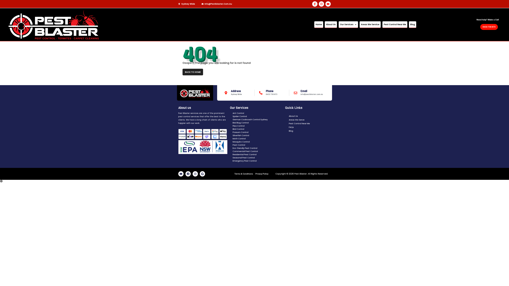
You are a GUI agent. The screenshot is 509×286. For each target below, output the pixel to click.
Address (236, 91)
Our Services (346, 24)
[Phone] (260, 93)
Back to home (193, 72)
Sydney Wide (236, 94)
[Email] (295, 93)
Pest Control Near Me (395, 24)
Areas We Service (370, 24)
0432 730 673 (271, 94)
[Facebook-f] (314, 4)
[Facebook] (188, 173)
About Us (331, 24)
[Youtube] (328, 4)
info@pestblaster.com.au (311, 94)
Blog (412, 24)
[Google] (202, 173)
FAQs (291, 127)
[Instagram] (321, 4)
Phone (269, 91)
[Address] (226, 93)
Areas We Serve (296, 119)
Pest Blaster (300, 173)
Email (303, 91)
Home (319, 24)
